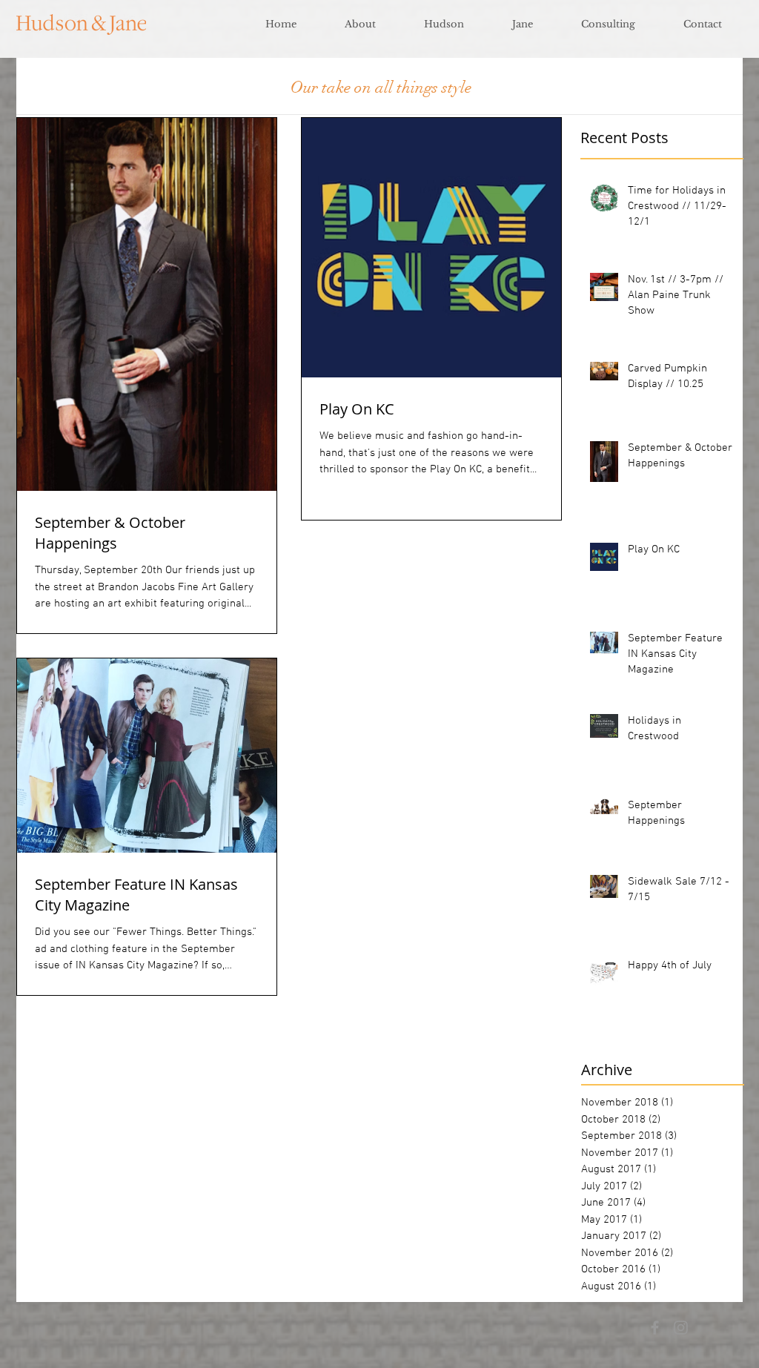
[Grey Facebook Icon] (655, 1327)
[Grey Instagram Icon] (681, 1327)
